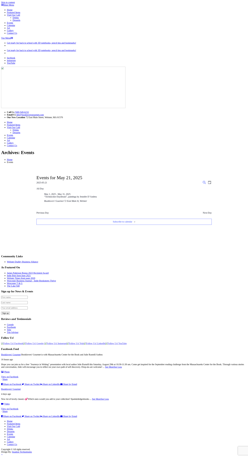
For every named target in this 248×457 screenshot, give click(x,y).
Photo (7, 372)
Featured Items (13, 12)
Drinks (16, 17)
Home (9, 10)
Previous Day (42, 213)
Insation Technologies (22, 452)
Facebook (11, 327)
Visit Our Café (13, 15)
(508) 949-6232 (22, 112)
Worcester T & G (15, 283)
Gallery (10, 30)
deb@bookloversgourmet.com (30, 115)
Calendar (11, 25)
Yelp (9, 330)
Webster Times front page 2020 (21, 278)
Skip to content (8, 2)
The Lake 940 (13, 286)
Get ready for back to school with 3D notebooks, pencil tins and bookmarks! (41, 43)
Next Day (207, 213)
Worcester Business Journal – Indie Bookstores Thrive (31, 281)
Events (10, 23)
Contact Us (12, 33)
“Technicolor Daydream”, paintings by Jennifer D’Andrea (70, 196)
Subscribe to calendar (122, 221)
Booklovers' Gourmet (11, 354)
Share (5, 379)
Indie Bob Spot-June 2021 (19, 275)
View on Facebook (9, 377)
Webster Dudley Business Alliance (22, 262)
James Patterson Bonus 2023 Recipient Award (28, 273)
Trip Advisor (12, 332)
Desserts (16, 20)
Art (8, 28)
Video (7, 404)
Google (10, 324)
